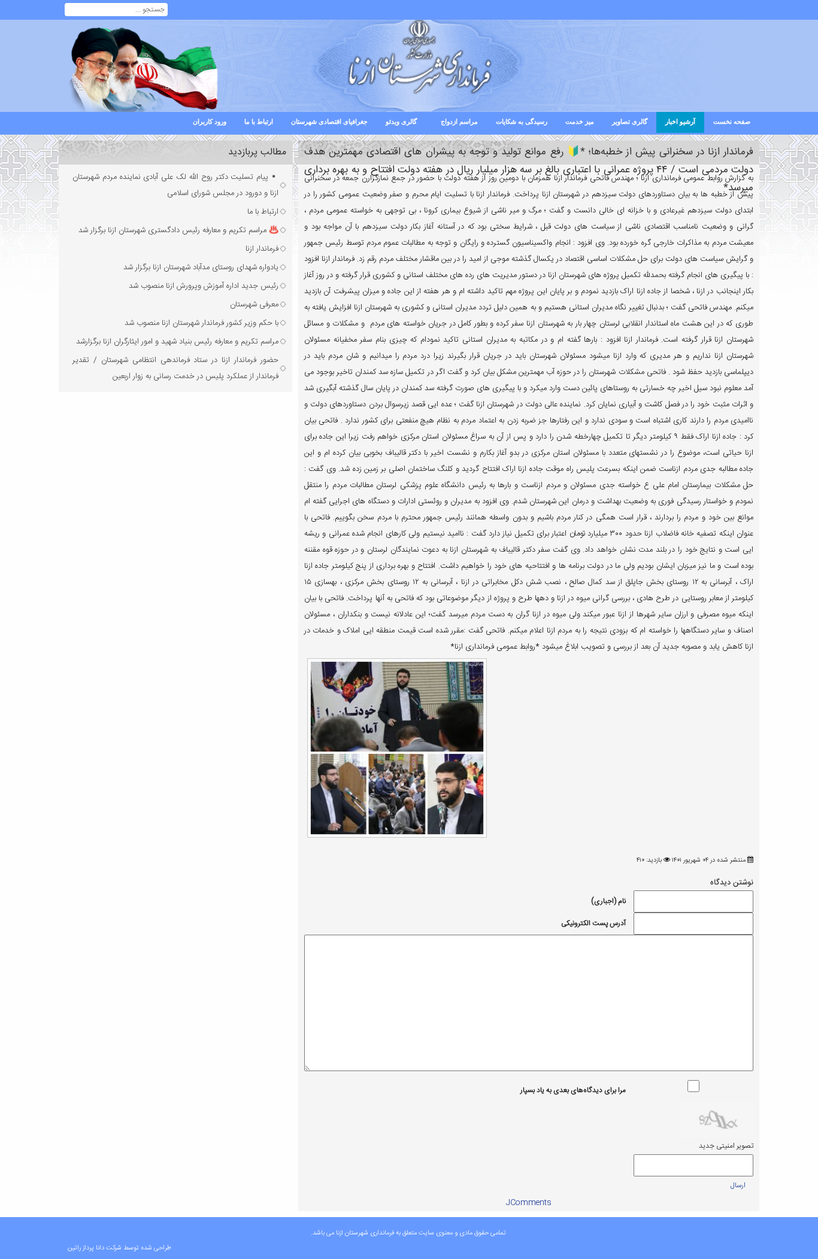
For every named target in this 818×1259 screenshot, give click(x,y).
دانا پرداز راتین (86, 1248)
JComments (529, 1202)
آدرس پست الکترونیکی (593, 923)
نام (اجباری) (608, 901)
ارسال (738, 1185)
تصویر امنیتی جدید (726, 1146)
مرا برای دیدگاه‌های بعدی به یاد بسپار (573, 1090)
